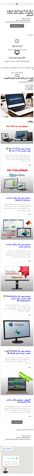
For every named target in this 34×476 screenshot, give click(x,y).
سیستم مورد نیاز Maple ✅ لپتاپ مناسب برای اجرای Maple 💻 (18, 352)
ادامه (29, 165)
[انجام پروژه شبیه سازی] (17, 52)
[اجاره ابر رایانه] (17, 41)
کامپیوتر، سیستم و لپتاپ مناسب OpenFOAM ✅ (18, 401)
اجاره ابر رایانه (17, 46)
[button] (17, 3)
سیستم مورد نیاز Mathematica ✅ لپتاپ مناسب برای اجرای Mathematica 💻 (17, 298)
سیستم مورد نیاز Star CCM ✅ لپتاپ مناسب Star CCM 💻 (18, 149)
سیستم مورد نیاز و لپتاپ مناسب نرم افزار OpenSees (18, 199)
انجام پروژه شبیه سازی (17, 58)
